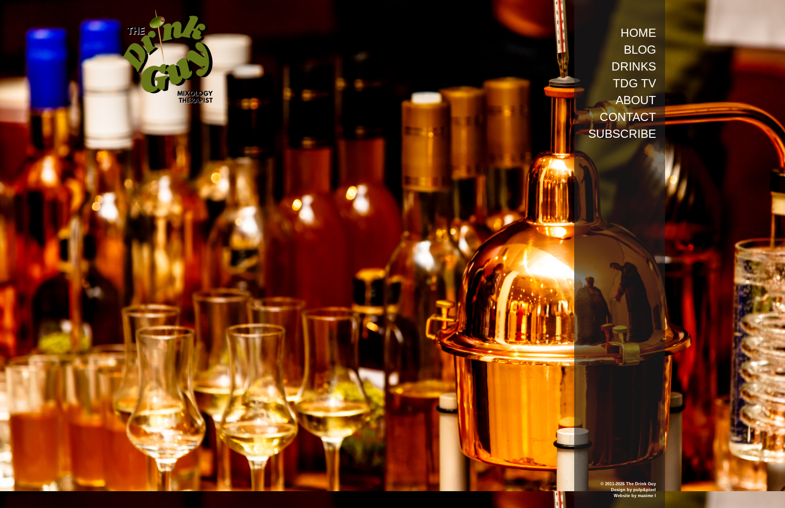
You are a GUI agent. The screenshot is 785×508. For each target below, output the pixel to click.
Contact (628, 117)
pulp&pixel (644, 490)
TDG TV (634, 83)
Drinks (633, 66)
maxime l (647, 495)
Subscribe (622, 134)
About (636, 100)
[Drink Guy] (167, 13)
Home (638, 33)
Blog (640, 49)
